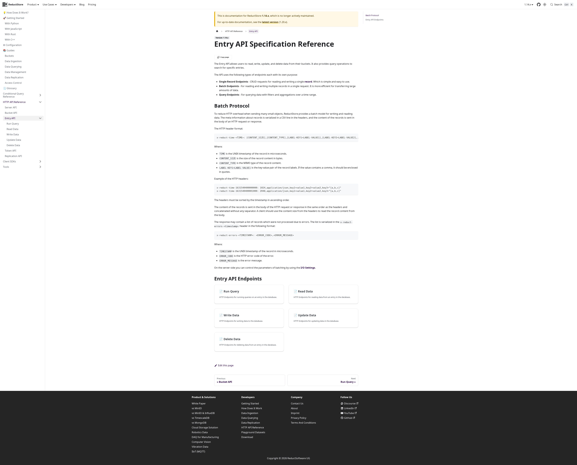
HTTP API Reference (252, 427)
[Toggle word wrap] (349, 137)
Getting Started (250, 403)
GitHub (348, 418)
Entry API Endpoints (374, 19)
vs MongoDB (199, 422)
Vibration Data (200, 446)
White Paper (199, 403)
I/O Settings (308, 267)
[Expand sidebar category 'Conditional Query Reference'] (40, 95)
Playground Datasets (253, 432)
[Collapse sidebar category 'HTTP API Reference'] (40, 102)
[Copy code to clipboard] (354, 137)
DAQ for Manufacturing (205, 437)
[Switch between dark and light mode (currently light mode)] (544, 4)
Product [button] (32, 4)
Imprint (295, 413)
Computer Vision (201, 442)
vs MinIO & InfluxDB (203, 413)
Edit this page (226, 365)
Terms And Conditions (303, 422)
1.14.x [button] (527, 4)
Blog (81, 4)
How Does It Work (251, 408)
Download (247, 437)
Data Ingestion (249, 413)
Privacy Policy (298, 418)
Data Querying (249, 418)
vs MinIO (197, 408)
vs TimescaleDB (200, 418)
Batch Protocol (372, 15)
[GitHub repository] (538, 4)
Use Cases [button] (48, 4)
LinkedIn (349, 408)
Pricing (92, 4)
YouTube (349, 413)
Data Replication (250, 422)
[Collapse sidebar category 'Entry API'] (40, 118)
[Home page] (217, 31)
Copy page (224, 57)
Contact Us (297, 403)
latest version (270, 22)
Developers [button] (66, 4)
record (308, 81)
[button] (22, 161)
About (294, 408)
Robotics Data (200, 432)
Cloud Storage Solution (205, 427)
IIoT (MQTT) (198, 451)
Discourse (350, 403)
